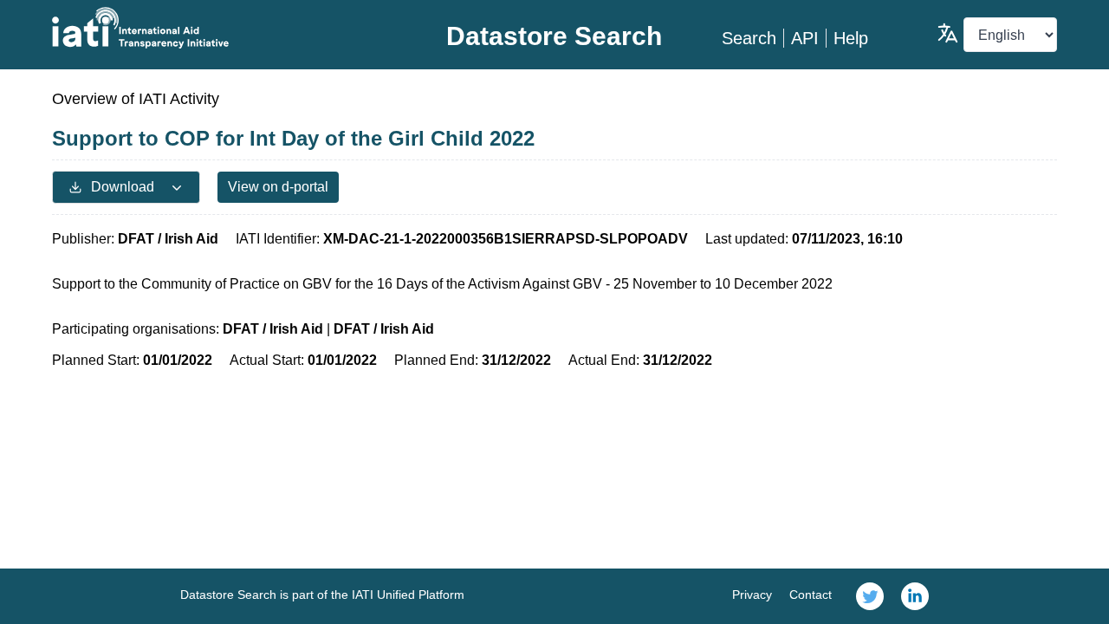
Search (749, 38)
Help (850, 38)
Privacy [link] (752, 594)
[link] (870, 596)
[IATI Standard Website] (219, 28)
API (805, 38)
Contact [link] (810, 594)
